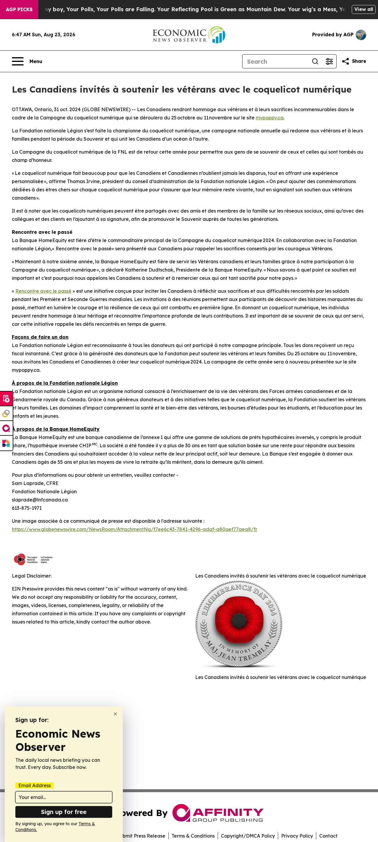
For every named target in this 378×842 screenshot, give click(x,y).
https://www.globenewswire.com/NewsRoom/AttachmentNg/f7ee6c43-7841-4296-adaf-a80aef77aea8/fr (134, 529)
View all (363, 9)
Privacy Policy (297, 836)
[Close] (115, 714)
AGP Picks (19, 9)
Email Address (34, 785)
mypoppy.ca (270, 118)
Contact (328, 836)
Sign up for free (64, 811)
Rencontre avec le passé (43, 291)
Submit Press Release (141, 836)
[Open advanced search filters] (329, 61)
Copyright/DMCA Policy (248, 836)
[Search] (315, 61)
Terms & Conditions (193, 836)
